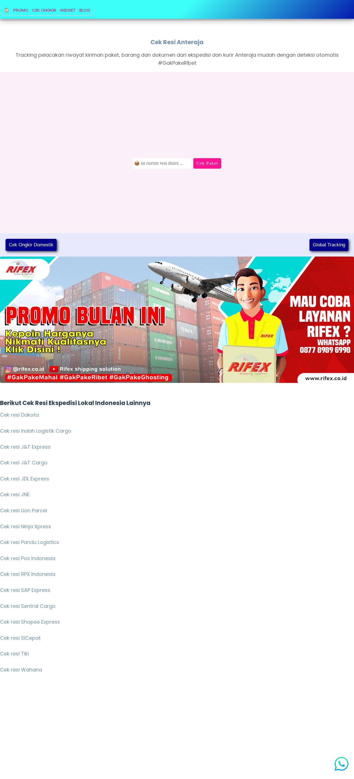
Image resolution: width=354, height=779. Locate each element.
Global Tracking (329, 244)
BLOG (84, 10)
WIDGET (68, 10)
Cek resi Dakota (19, 414)
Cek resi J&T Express (25, 446)
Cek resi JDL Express (24, 478)
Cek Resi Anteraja (177, 42)
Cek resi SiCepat (20, 637)
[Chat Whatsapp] (343, 765)
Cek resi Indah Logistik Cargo (35, 430)
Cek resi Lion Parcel (23, 510)
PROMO (20, 10)
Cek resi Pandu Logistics (29, 542)
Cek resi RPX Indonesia (27, 574)
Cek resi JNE (15, 494)
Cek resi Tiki (14, 653)
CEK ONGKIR (44, 10)
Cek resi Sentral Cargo (28, 606)
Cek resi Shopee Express (30, 621)
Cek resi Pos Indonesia (27, 558)
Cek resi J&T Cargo (24, 462)
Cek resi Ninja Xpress (25, 526)
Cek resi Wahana (21, 669)
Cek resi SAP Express (25, 590)
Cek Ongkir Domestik (31, 244)
